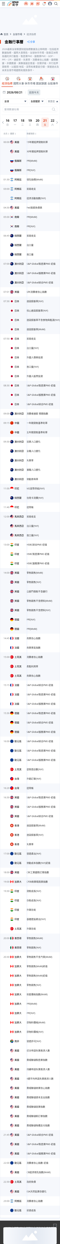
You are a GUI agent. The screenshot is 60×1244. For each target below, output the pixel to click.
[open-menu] (3, 3)
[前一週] (3, 122)
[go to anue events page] (44, 4)
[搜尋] (54, 109)
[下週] (57, 122)
